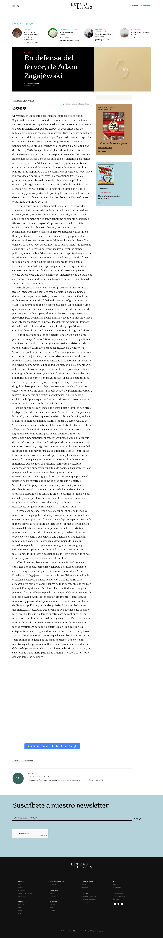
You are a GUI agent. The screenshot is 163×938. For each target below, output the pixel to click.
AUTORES (114, 791)
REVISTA (85, 893)
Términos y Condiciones (81, 931)
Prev (99, 129)
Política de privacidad (97, 931)
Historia (52, 905)
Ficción (52, 896)
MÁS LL (116, 882)
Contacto (116, 899)
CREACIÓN (54, 890)
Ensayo (17, 760)
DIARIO (21, 882)
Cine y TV (21, 905)
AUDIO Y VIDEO (87, 882)
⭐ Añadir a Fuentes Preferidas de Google (52, 746)
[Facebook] (14, 108)
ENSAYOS (53, 902)
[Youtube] (121, 903)
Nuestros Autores (119, 896)
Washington (100, 31)
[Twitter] (17, 108)
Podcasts (85, 888)
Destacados (85, 902)
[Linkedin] (20, 108)
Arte (19, 913)
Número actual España (89, 899)
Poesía (52, 893)
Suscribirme (117, 888)
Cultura (20, 885)
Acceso (115, 885)
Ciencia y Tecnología (68, 29)
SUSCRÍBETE (145, 6)
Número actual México (89, 896)
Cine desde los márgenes (113, 143)
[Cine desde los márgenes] (113, 127)
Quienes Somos (118, 893)
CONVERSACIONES (57, 882)
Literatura (135, 29)
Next (128, 129)
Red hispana (100, 29)
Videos (84, 885)
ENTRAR (135, 6)
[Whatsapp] (24, 108)
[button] (13, 6)
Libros (27, 52)
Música (20, 910)
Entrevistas (53, 885)
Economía (21, 890)
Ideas (51, 908)
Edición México (105, 148)
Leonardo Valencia (38, 777)
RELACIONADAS (45, 791)
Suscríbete (103, 151)
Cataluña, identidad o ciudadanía (109, 197)
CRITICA (21, 902)
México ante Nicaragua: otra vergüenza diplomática (31, 36)
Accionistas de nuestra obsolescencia (66, 34)
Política (27, 29)
